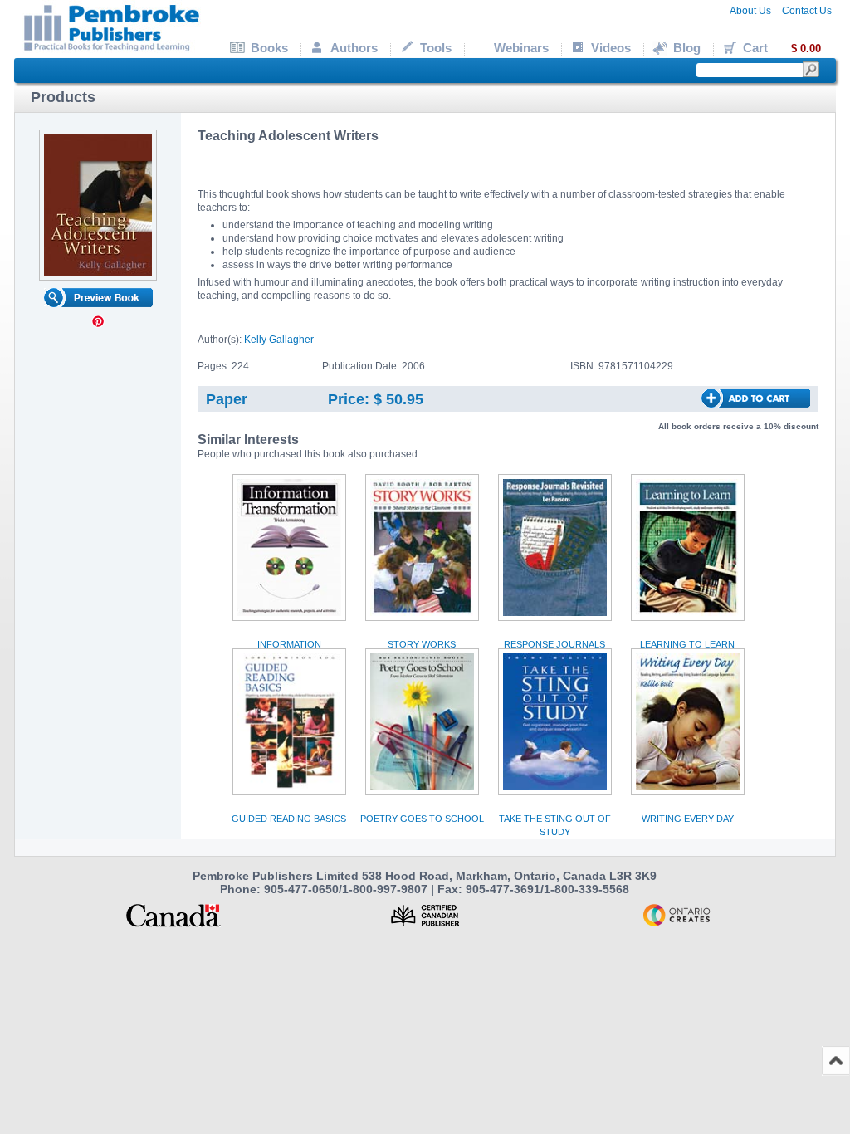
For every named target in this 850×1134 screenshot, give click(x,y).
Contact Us (807, 11)
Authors (354, 48)
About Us (750, 11)
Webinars (521, 48)
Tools (436, 48)
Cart (782, 48)
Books (269, 48)
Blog (687, 48)
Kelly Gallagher (279, 339)
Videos (611, 48)
